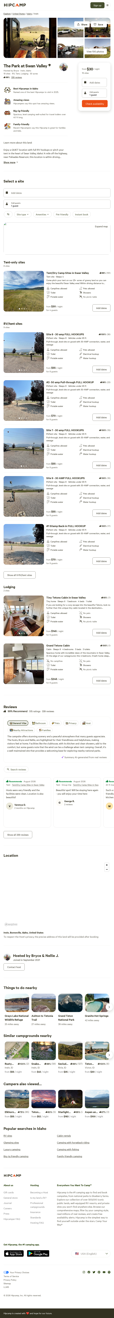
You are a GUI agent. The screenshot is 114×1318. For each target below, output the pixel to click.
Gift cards (9, 1192)
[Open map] (57, 238)
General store (11, 1197)
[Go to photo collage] (30, 38)
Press (6, 1213)
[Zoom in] (107, 865)
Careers (8, 1208)
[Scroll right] (109, 1007)
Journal (8, 1203)
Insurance (35, 1212)
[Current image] (19, 309)
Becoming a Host (39, 1192)
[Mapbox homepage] (11, 924)
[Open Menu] (107, 5)
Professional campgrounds (37, 1204)
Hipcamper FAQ (12, 1218)
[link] (57, 291)
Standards (35, 1217)
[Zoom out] (107, 869)
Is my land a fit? (38, 1197)
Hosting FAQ (37, 1222)
